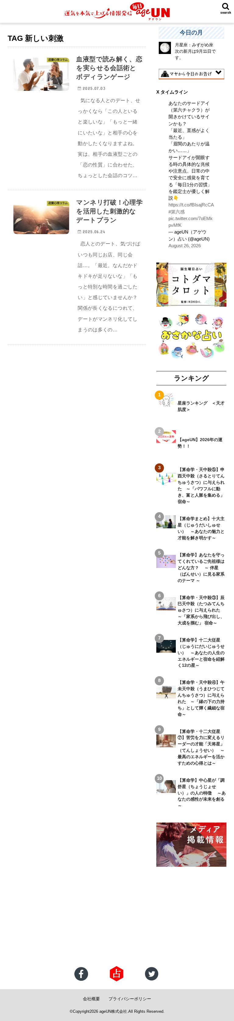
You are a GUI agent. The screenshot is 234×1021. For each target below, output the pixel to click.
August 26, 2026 (184, 245)
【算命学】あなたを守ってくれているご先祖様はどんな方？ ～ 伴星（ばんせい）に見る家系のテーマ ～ (201, 567)
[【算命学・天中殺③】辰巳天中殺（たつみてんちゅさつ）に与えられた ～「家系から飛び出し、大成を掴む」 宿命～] (166, 607)
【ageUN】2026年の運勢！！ (200, 442)
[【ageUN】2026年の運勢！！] (166, 439)
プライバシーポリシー (129, 998)
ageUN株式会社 (113, 1011)
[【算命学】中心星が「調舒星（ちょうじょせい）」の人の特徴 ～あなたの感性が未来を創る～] (166, 789)
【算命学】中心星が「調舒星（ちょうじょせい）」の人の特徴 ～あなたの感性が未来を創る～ (202, 793)
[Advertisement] (117, 917)
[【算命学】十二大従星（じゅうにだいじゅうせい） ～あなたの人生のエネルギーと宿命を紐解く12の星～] (166, 649)
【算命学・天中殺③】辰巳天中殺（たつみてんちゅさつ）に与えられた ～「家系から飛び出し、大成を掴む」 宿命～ (201, 610)
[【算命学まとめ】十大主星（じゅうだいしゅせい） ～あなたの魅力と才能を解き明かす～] (166, 525)
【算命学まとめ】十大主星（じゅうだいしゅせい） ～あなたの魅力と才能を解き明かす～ (201, 528)
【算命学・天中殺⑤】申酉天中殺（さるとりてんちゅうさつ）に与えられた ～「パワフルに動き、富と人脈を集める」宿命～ (201, 485)
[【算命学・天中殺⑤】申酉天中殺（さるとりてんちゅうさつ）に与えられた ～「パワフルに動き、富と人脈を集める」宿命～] (166, 482)
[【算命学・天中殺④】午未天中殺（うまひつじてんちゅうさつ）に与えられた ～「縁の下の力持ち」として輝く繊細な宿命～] (166, 695)
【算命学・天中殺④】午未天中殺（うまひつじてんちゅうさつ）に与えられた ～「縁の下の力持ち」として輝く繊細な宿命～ (201, 698)
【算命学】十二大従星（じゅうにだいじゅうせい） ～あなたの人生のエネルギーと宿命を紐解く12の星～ (201, 652)
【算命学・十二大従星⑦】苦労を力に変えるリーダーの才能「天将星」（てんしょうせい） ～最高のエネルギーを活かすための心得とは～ (201, 747)
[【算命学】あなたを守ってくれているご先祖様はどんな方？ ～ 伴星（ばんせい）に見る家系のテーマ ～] (166, 564)
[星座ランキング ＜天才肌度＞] (166, 403)
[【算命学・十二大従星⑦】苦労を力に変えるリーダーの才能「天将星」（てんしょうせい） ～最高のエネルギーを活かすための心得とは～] (166, 743)
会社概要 (91, 998)
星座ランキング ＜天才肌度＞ (201, 406)
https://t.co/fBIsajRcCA (191, 204)
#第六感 (176, 211)
